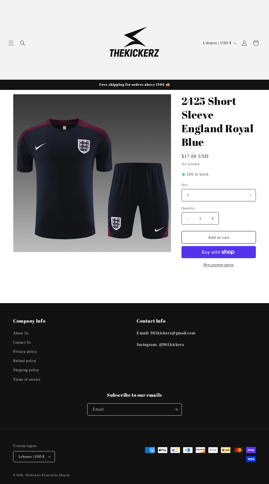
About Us (21, 333)
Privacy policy (25, 352)
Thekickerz (33, 475)
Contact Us (22, 342)
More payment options (218, 265)
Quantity (188, 208)
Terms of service (26, 379)
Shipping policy (26, 370)
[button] (11, 43)
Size (185, 185)
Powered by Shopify (56, 475)
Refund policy (24, 361)
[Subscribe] (176, 409)
